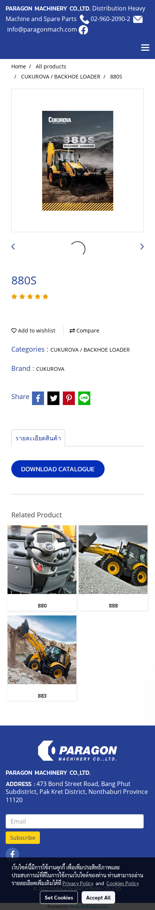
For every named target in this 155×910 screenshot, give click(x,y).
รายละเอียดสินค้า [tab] (38, 438)
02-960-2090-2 (110, 19)
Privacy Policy (77, 883)
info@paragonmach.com (42, 29)
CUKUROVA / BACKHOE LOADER (90, 349)
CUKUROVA (50, 368)
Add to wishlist (36, 330)
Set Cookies (59, 897)
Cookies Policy (122, 883)
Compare (87, 330)
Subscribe (22, 837)
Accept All (98, 897)
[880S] (77, 161)
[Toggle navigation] (145, 48)
